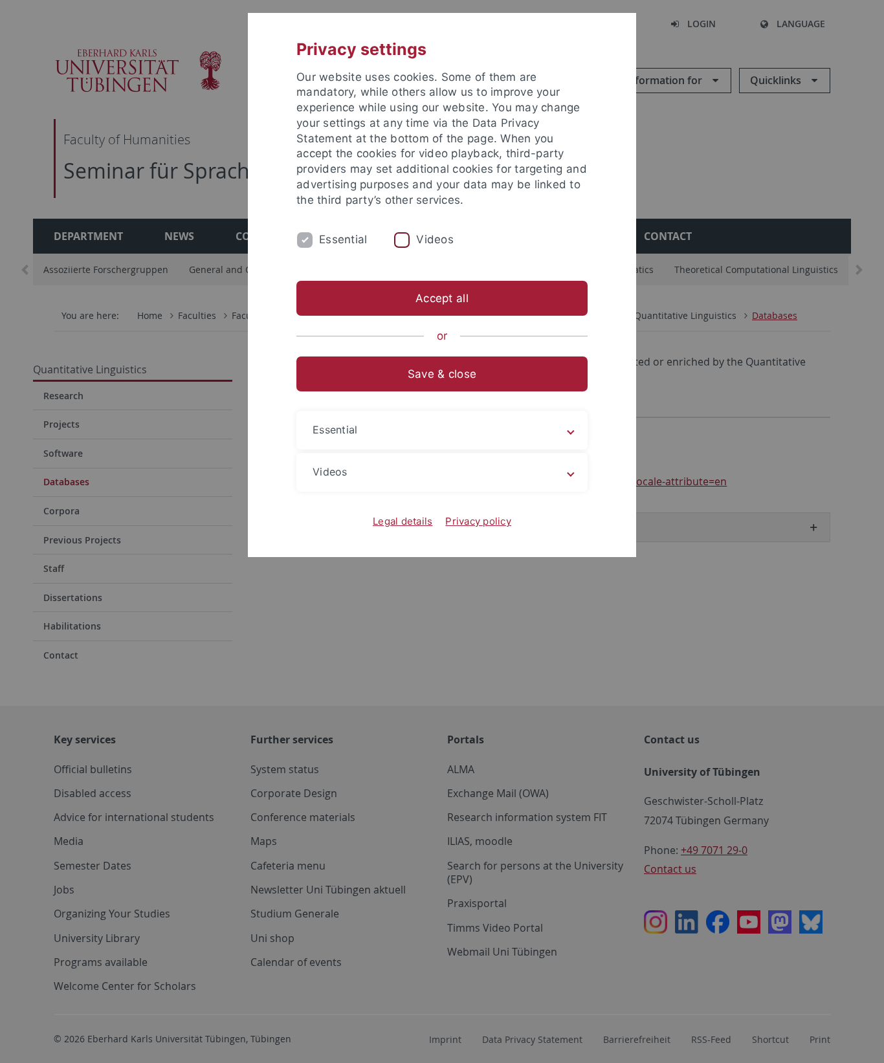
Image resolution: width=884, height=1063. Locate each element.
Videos (435, 239)
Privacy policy (478, 521)
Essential (343, 239)
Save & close (442, 373)
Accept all (442, 298)
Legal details (402, 521)
